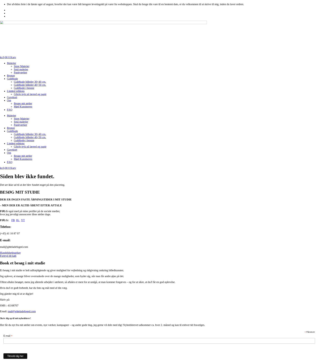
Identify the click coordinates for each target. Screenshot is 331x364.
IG (18, 220)
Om (9, 100)
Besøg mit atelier (23, 103)
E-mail (7, 335)
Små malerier (21, 69)
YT (23, 220)
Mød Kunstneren (23, 106)
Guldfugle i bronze (24, 88)
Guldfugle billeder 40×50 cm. (30, 84)
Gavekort (12, 97)
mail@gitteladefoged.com (22, 311)
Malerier (11, 63)
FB (13, 220)
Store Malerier (21, 66)
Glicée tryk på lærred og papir (30, 94)
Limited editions (15, 91)
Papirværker (20, 72)
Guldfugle (12, 78)
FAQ (9, 109)
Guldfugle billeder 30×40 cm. (30, 81)
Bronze (11, 75)
